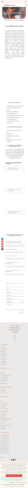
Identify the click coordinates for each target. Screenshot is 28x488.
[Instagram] (13, 459)
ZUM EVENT (15, 184)
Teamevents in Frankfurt (19, 478)
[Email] (2, 249)
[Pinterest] (2, 247)
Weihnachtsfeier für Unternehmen (21, 479)
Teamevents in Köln (12, 478)
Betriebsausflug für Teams (18, 480)
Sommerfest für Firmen (9, 480)
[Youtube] (15, 459)
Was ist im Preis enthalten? (11, 255)
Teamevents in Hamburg (18, 477)
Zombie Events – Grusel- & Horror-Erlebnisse (18, 482)
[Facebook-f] (11, 459)
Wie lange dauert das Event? (12, 249)
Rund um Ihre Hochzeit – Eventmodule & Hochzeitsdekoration (13, 484)
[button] (2, 2)
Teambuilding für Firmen (11, 479)
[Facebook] (2, 239)
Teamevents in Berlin (10, 477)
